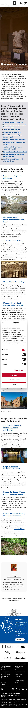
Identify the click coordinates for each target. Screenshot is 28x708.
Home (2, 60)
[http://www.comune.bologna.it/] (7, 659)
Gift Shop (17, 682)
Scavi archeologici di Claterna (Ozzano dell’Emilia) (12, 427)
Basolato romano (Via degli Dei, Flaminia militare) (14, 514)
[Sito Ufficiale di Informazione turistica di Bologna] (14, 3)
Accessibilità (18, 693)
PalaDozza (3, 680)
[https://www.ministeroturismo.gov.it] (7, 648)
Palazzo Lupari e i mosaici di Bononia (15, 139)
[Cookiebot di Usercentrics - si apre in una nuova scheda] (14, 322)
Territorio (17, 670)
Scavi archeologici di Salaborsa (13, 122)
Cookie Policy (11, 693)
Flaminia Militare (19, 529)
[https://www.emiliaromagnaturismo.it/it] (20, 659)
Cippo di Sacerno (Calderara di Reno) (15, 152)
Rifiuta (14, 384)
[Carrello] (25, 3)
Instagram (13, 689)
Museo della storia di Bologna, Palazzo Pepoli (13, 304)
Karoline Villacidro (19, 67)
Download (17, 676)
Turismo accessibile (20, 672)
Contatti (3, 670)
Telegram (26, 689)
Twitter (19, 689)
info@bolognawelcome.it (21, 704)
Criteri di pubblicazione (6, 696)
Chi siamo (3, 664)
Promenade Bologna (20, 680)
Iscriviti (19, 639)
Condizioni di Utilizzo (5, 695)
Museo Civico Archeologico (11, 132)
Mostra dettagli (19, 370)
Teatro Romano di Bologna (11, 129)
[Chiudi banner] (25, 322)
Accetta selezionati (14, 379)
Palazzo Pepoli (4, 684)
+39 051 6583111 (8, 704)
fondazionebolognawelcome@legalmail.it (12, 705)
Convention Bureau (5, 674)
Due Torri (3, 682)
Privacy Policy (4, 693)
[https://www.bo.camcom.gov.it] (20, 654)
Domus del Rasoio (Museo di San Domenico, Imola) (14, 493)
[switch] (24, 354)
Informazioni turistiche (20, 664)
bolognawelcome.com (10, 589)
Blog (6, 60)
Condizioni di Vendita (15, 695)
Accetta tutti (14, 375)
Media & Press (18, 674)
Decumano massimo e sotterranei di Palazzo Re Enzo (13, 219)
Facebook (16, 689)
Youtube (23, 689)
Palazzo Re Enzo (5, 672)
